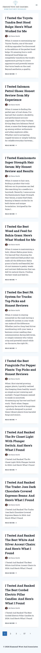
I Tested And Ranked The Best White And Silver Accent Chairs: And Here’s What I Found (20, 544)
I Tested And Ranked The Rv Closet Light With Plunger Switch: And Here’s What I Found (20, 441)
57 (25, 633)
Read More (11, 74)
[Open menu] (36, 5)
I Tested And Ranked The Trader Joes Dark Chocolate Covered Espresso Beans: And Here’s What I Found (20, 491)
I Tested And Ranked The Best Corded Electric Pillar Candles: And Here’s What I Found (20, 594)
